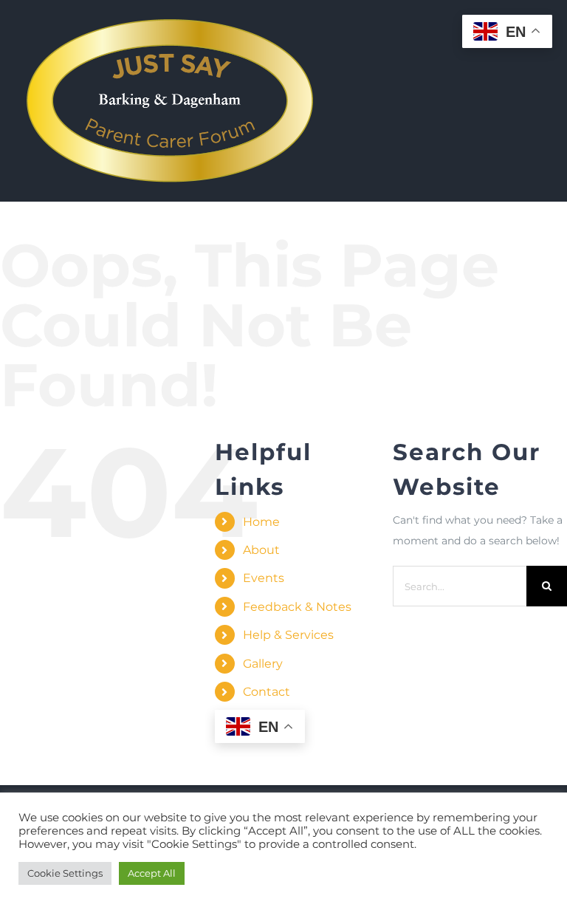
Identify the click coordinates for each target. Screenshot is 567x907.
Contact (266, 692)
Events (263, 578)
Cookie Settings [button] (65, 873)
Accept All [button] (152, 873)
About (261, 550)
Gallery (263, 664)
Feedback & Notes (297, 607)
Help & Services (288, 635)
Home (261, 522)
